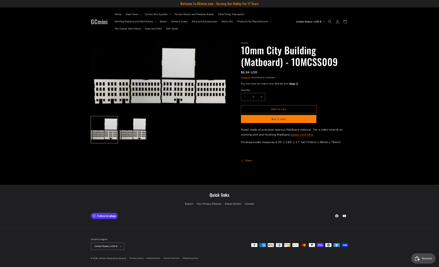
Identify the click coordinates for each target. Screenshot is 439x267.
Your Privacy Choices (209, 204)
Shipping (245, 77)
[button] (133, 14)
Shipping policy (190, 258)
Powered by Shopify (116, 258)
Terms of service (171, 258)
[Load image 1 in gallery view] (104, 129)
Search (189, 204)
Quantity (245, 90)
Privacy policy (137, 258)
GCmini (102, 258)
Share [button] (248, 160)
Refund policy (153, 258)
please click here (301, 134)
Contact (249, 204)
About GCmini (233, 204)
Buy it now (279, 119)
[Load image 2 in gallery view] (133, 129)
